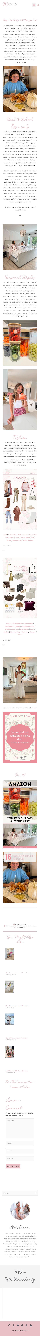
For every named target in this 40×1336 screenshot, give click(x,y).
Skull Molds (24, 629)
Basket (6, 632)
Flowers (32, 632)
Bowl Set (15, 629)
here (34, 708)
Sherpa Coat (17, 540)
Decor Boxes (28, 623)
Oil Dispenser (17, 623)
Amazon (8, 925)
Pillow (20, 635)
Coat (5, 535)
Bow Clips (9, 538)
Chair (32, 629)
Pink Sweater (23, 535)
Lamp (8, 623)
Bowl (18, 626)
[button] (34, 5)
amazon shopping (18, 925)
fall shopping (31, 925)
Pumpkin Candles (27, 626)
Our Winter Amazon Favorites (16, 1038)
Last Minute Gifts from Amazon (17, 1071)
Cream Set (33, 535)
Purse (17, 538)
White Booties (28, 540)
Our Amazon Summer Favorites (17, 1006)
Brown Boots (25, 538)
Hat (32, 538)
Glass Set (24, 632)
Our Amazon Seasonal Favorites (17, 973)
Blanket (8, 629)
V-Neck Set (12, 535)
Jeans (9, 540)
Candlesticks (9, 626)
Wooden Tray (15, 632)
